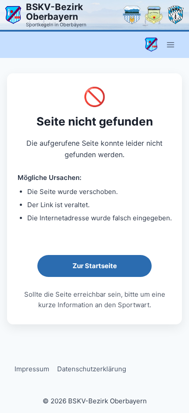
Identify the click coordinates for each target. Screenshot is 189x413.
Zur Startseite (95, 266)
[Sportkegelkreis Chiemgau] (132, 15)
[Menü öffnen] (170, 44)
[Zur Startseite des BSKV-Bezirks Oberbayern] (13, 15)
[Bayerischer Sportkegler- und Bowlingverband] (176, 15)
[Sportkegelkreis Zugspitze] (154, 15)
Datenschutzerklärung (91, 369)
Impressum (32, 369)
